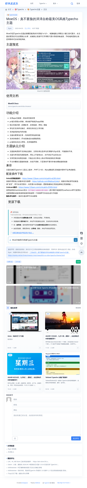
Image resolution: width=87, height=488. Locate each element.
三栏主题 (17, 262)
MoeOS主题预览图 (43, 91)
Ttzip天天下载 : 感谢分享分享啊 (18, 473)
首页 (31, 3)
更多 (54, 3)
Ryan (10, 28)
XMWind (37, 483)
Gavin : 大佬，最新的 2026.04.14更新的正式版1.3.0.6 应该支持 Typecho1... (33, 464)
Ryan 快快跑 (12, 449)
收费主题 (10, 262)
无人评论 (28, 28)
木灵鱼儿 (11, 452)
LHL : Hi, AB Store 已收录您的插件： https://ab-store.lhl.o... (28, 461)
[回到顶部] (81, 252)
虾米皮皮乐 (11, 3)
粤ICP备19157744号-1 (63, 483)
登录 (78, 3)
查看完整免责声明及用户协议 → (23, 233)
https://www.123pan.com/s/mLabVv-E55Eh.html (38, 187)
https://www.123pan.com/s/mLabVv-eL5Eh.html (41, 178)
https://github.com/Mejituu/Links (45, 181)
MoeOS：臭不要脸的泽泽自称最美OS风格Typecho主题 (42, 21)
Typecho (42, 3)
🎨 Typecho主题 (12, 15)
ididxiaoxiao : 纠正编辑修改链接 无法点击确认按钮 (25, 467)
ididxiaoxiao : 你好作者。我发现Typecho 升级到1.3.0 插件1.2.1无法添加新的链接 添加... (37, 470)
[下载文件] (76, 240)
